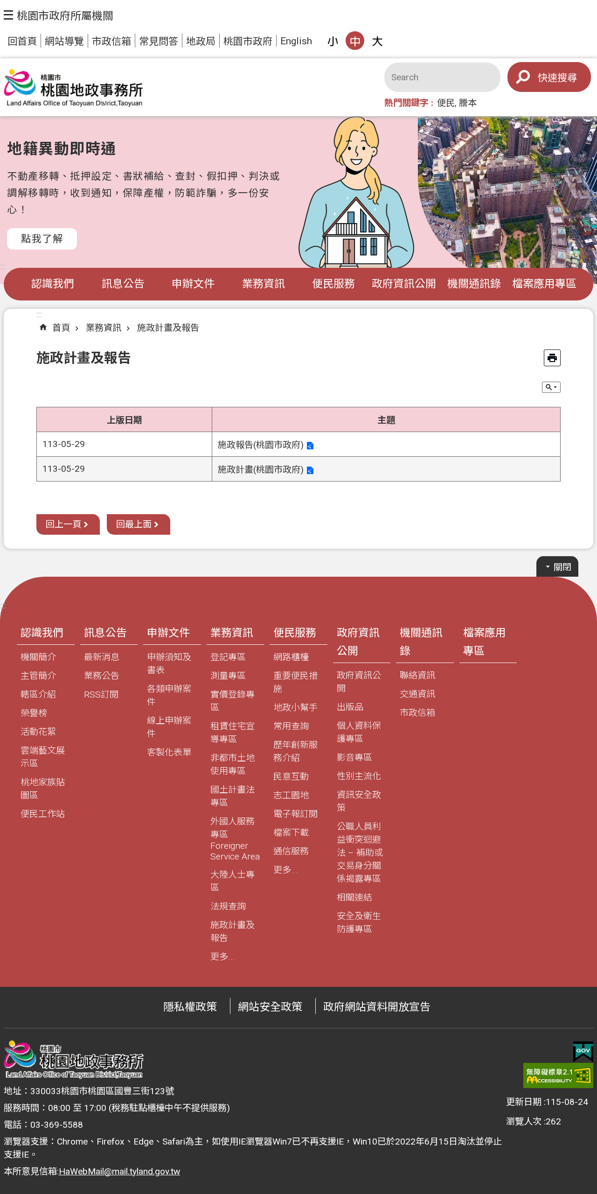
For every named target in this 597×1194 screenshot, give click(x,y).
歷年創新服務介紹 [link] (295, 751)
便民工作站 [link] (43, 814)
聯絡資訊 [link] (417, 675)
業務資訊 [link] (263, 284)
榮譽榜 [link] (34, 713)
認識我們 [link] (52, 284)
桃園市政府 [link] (247, 41)
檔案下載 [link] (291, 832)
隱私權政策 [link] (190, 1007)
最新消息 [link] (101, 657)
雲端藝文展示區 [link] (43, 757)
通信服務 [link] (291, 851)
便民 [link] (446, 103)
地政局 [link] (200, 41)
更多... (222, 956)
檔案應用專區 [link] (544, 284)
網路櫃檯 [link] (291, 657)
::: (3, 266)
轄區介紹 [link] (38, 694)
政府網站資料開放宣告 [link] (376, 1007)
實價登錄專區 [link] (232, 701)
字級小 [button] (332, 40)
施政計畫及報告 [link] (168, 327)
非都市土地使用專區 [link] (232, 764)
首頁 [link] (61, 327)
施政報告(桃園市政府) (261, 445)
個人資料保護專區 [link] (359, 732)
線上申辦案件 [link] (169, 727)
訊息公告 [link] (123, 284)
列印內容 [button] (552, 357)
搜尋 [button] (567, 78)
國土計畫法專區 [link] (232, 796)
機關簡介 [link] (38, 657)
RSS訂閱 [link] (101, 694)
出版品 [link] (350, 707)
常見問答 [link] (158, 41)
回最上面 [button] (134, 524)
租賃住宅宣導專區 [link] (232, 733)
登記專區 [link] (228, 657)
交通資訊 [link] (417, 694)
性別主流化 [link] (359, 776)
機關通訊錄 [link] (474, 284)
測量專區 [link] (228, 675)
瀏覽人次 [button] (523, 1121)
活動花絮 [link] (38, 731)
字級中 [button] (355, 40)
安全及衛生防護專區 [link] (359, 923)
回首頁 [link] (22, 41)
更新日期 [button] (523, 1101)
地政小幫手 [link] (295, 707)
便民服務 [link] (333, 284)
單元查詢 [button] (551, 387)
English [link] (296, 41)
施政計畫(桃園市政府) (261, 469)
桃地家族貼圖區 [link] (43, 789)
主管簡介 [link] (38, 675)
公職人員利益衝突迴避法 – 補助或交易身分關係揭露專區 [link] (360, 852)
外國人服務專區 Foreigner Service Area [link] (235, 839)
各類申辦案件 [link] (169, 695)
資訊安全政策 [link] (359, 801)
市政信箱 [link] (111, 41)
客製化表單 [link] (169, 752)
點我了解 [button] (42, 238)
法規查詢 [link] (228, 906)
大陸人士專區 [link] (232, 881)
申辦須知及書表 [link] (169, 664)
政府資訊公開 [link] (404, 284)
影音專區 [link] (354, 757)
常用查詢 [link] (291, 726)
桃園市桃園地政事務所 (74, 87)
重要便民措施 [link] (295, 682)
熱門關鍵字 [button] (406, 103)
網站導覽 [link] (64, 41)
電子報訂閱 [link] (295, 814)
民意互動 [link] (291, 776)
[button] (58, 15)
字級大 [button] (377, 40)
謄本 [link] (468, 103)
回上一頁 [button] (63, 524)
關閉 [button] (562, 567)
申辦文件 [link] (193, 284)
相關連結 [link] (354, 897)
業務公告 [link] (101, 675)
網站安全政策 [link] (270, 1007)
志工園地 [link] (291, 795)
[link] (583, 1052)
